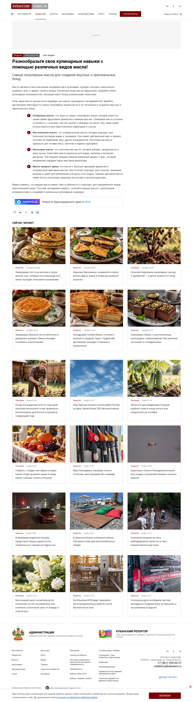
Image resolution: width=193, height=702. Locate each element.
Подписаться (30, 202)
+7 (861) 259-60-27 (169, 663)
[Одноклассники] (26, 212)
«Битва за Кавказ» (78, 655)
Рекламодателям (107, 667)
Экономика (68, 14)
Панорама (74, 650)
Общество (40, 14)
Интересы (45, 674)
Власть (54, 14)
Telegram (180, 6)
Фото (43, 655)
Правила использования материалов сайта (110, 672)
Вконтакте (167, 6)
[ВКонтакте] (20, 212)
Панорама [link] (135, 268)
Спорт (101, 14)
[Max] (37, 212)
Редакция (103, 662)
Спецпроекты (130, 14)
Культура (45, 650)
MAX (88, 202)
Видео (43, 660)
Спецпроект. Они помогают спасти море (109, 656)
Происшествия (86, 14)
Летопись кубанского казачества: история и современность (80, 662)
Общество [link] (19, 268)
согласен (165, 695)
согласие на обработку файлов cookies (76, 697)
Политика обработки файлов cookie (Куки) (108, 679)
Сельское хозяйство (50, 669)
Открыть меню (12, 14)
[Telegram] (32, 212)
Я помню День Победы (109, 650)
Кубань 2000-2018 (78, 674)
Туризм (112, 14)
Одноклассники (173, 6)
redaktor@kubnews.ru (167, 666)
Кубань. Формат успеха (81, 678)
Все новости (24, 14)
